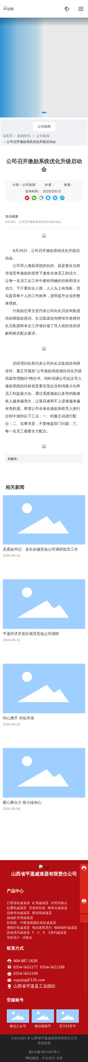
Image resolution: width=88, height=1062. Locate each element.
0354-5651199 (25, 973)
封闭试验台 (59, 903)
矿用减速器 (40, 903)
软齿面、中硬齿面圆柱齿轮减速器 (31, 923)
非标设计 (13, 937)
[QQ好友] (48, 197)
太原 (59, 1058)
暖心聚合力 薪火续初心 (22, 802)
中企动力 (48, 1058)
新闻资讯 (24, 136)
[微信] (34, 197)
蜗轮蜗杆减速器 (65, 927)
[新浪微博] (27, 197)
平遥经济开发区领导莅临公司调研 (31, 633)
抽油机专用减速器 (20, 918)
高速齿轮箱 (37, 908)
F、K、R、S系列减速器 (49, 932)
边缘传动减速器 (18, 913)
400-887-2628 (25, 960)
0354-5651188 (52, 967)
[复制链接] (62, 197)
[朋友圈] (41, 197)
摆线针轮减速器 (18, 927)
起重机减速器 (17, 908)
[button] (44, 112)
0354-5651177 (25, 967)
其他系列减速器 (18, 932)
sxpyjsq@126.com (29, 979)
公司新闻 (44, 126)
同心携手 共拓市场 (18, 718)
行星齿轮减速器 (18, 903)
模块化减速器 (57, 908)
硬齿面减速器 (42, 913)
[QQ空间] (55, 197)
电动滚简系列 (42, 927)
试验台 (27, 937)
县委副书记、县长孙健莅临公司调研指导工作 (40, 549)
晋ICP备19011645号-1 (44, 1052)
